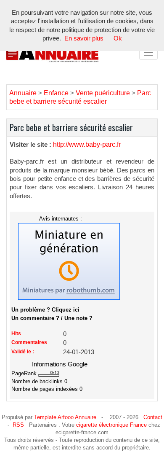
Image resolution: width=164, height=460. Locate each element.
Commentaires (29, 342)
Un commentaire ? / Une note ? (52, 318)
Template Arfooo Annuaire (65, 417)
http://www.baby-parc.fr (87, 144)
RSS (18, 425)
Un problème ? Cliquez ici (45, 310)
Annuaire (23, 93)
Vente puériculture (103, 93)
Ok (118, 38)
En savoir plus (83, 38)
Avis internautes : (60, 218)
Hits (16, 333)
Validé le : (22, 351)
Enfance (56, 93)
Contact (152, 417)
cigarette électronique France (111, 425)
